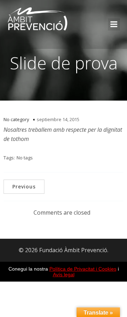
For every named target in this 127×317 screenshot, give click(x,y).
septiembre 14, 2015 (58, 119)
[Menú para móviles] (114, 24)
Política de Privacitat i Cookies (82, 269)
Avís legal (63, 274)
